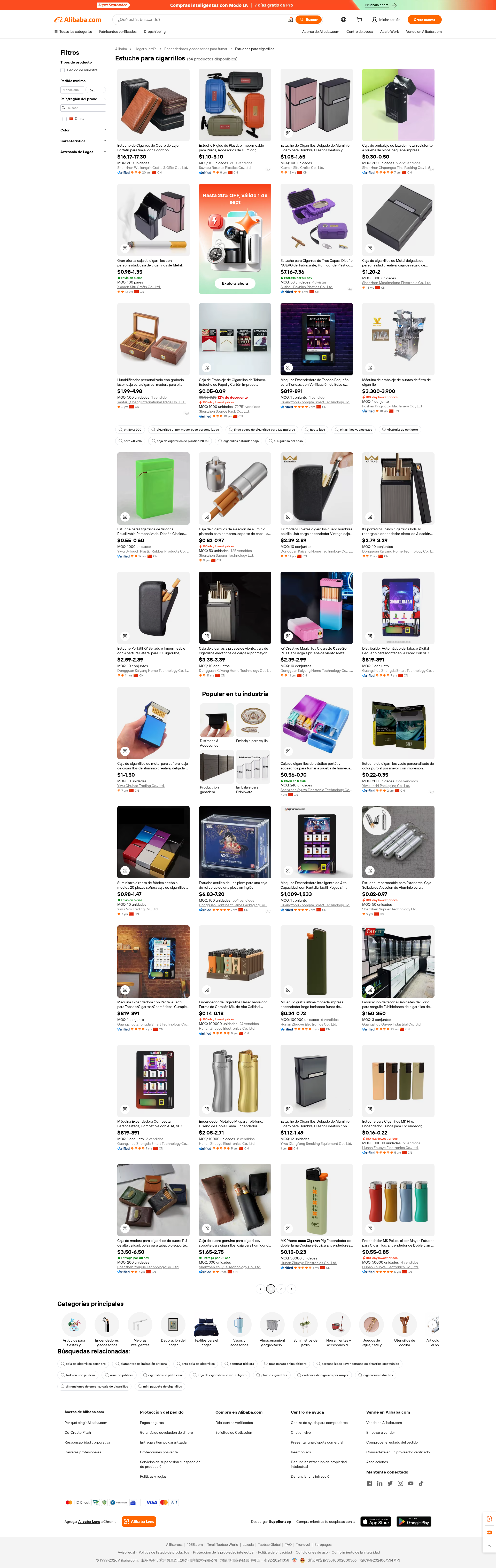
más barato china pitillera (288, 1364)
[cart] (360, 20)
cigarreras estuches (378, 1375)
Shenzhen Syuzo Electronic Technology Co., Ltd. (317, 790)
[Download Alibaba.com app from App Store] (375, 1521)
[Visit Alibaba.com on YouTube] (411, 1483)
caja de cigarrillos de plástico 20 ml (182, 441)
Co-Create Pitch (78, 1432)
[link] (489, 1519)
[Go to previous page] (260, 1289)
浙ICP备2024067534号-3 (380, 1560)
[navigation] (83, 669)
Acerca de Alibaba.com (84, 1412)
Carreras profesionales (83, 1452)
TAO (288, 1544)
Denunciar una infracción (311, 1476)
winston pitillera (121, 1375)
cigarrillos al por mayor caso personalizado (188, 429)
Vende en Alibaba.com (384, 1423)
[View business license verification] (294, 1560)
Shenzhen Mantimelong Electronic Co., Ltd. (396, 283)
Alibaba (121, 49)
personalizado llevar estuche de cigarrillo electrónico (360, 1364)
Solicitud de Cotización (233, 1432)
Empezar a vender (380, 1432)
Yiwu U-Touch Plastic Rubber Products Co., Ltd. (153, 551)
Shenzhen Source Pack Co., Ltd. (224, 411)
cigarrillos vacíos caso (356, 429)
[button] (290, 20)
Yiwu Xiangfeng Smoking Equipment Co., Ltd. (316, 1143)
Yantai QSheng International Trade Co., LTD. (151, 402)
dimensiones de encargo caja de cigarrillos (97, 1386)
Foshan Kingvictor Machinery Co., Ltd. (392, 406)
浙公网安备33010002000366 (332, 1560)
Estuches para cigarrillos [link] (254, 49)
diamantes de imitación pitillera (144, 1364)
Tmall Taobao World (222, 1544)
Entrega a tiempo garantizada (163, 1442)
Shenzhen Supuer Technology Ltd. (226, 555)
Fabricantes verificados (234, 1423)
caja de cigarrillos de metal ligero (222, 1375)
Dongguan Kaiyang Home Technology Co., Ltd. (317, 551)
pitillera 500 (133, 429)
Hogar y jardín (146, 49)
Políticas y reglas (153, 1476)
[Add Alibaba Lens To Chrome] (139, 1521)
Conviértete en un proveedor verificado (398, 1452)
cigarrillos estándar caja (241, 441)
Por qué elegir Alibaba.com (86, 1423)
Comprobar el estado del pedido (392, 1442)
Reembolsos (301, 1452)
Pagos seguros (152, 1423)
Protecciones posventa (159, 1452)
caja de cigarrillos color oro (86, 1364)
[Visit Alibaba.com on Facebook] (369, 1483)
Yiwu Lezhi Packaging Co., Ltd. (386, 786)
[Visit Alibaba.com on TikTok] (421, 1483)
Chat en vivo (301, 1432)
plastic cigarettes (274, 1375)
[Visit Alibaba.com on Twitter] (390, 1483)
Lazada (248, 1544)
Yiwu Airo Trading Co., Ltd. (137, 909)
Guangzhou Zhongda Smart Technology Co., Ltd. (317, 402)
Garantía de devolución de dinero (166, 1432)
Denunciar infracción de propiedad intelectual (319, 1464)
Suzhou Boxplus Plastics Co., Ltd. (225, 168)
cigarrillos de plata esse (165, 1375)
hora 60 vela (133, 441)
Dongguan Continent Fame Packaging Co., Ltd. (235, 905)
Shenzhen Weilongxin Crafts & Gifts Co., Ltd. (152, 168)
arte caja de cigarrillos (198, 1364)
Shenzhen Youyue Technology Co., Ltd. (148, 1267)
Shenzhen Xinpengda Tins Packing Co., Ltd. (396, 168)
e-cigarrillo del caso (288, 441)
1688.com (195, 1544)
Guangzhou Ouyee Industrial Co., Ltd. (391, 1024)
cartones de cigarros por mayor (325, 1375)
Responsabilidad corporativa (87, 1442)
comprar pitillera (242, 1364)
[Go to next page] (291, 1289)
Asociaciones (377, 1462)
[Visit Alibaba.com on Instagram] (400, 1483)
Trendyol (303, 1544)
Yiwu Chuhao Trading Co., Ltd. (141, 786)
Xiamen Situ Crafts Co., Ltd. (302, 168)
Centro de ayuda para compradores (319, 1423)
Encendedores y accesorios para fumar (195, 49)
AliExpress (174, 1544)
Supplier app (280, 1521)
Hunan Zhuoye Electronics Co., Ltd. (227, 1028)
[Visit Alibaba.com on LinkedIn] (380, 1483)
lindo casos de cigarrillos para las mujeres (264, 429)
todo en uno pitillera (80, 1375)
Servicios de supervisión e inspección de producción (170, 1464)
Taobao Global (269, 1544)
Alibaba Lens (89, 1521)
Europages (323, 1544)
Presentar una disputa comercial (317, 1442)
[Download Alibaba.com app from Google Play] (414, 1521)
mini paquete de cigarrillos (162, 1386)
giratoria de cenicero (402, 429)
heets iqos (317, 429)
